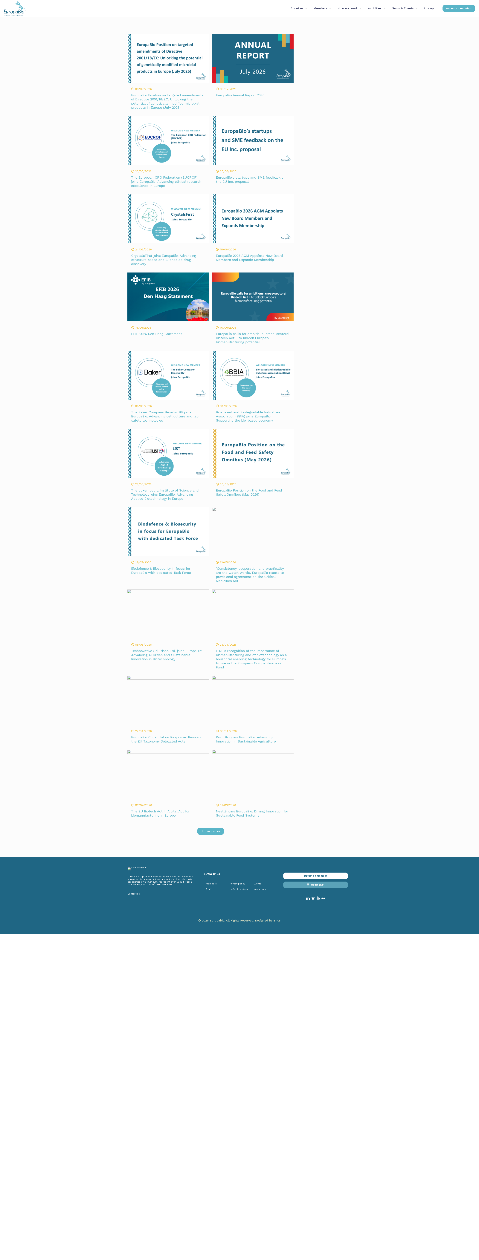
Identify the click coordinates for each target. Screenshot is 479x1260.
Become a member (459, 8)
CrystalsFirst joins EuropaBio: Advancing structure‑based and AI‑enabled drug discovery (163, 260)
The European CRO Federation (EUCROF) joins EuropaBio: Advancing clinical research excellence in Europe (166, 181)
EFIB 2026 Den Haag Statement (156, 334)
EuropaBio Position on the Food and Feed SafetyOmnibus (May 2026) (249, 492)
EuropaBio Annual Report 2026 (240, 95)
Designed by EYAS (268, 920)
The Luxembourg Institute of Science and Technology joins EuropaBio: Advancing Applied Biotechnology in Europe (165, 494)
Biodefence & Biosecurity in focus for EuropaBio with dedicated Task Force (161, 571)
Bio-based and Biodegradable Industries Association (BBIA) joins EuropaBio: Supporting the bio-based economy (248, 416)
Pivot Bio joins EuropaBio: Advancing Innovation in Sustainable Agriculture (246, 739)
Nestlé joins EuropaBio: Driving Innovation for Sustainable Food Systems (252, 813)
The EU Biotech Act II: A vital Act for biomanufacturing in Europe (160, 813)
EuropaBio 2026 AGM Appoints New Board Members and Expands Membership (249, 258)
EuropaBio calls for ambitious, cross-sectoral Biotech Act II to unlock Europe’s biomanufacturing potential (252, 338)
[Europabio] (14, 8)
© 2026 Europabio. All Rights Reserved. (226, 920)
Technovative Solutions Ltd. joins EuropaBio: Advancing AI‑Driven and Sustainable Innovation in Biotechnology (166, 655)
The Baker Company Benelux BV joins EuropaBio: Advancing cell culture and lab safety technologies (165, 416)
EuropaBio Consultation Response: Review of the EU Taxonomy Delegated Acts (167, 739)
